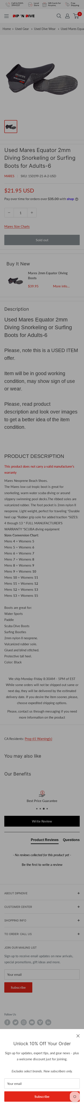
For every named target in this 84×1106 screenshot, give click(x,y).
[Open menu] (6, 16)
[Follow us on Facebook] (7, 1022)
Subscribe (42, 1096)
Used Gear (22, 29)
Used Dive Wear (45, 29)
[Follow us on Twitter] (15, 1022)
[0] (76, 16)
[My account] (67, 16)
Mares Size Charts (17, 226)
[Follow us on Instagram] (24, 1022)
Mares (9, 176)
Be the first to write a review (42, 864)
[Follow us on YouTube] (32, 1022)
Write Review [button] (42, 821)
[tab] (45, 841)
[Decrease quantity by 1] (9, 212)
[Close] (78, 1035)
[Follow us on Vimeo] (40, 1022)
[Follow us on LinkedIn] (48, 1022)
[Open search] (59, 16)
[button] (42, 864)
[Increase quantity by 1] (31, 212)
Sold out (42, 240)
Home (7, 29)
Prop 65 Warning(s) (38, 739)
